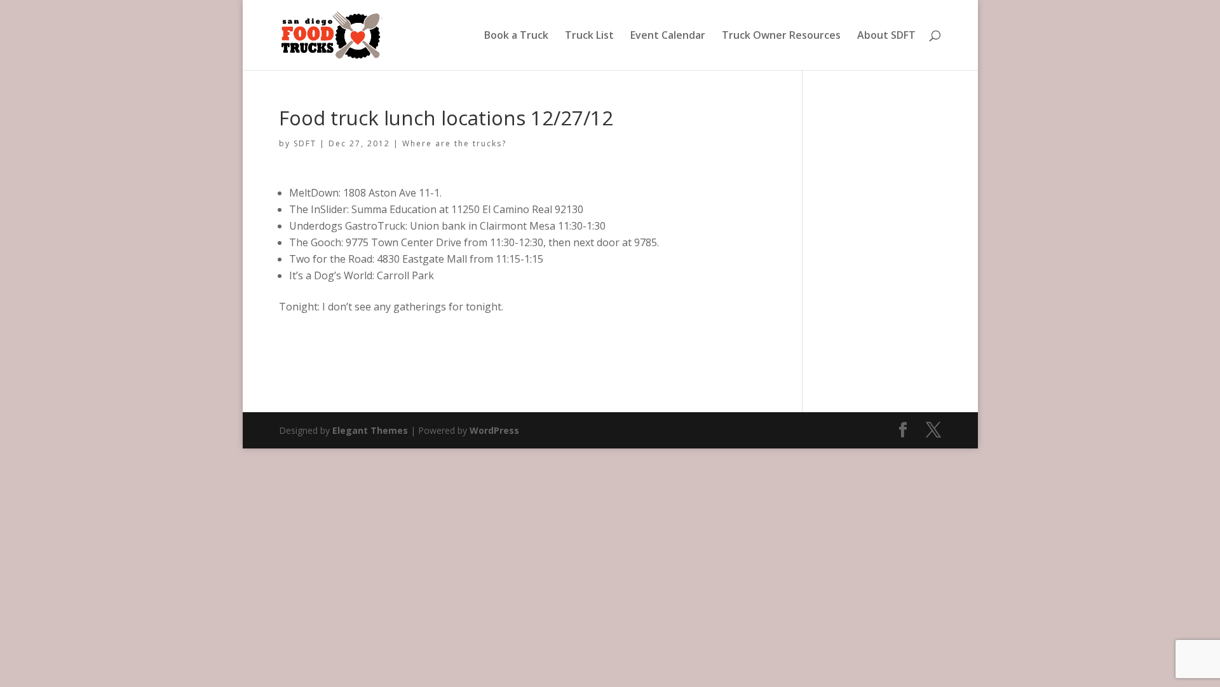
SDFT (305, 143)
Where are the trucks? (454, 143)
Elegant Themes (370, 430)
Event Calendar (667, 36)
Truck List (589, 36)
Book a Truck (516, 36)
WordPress (494, 430)
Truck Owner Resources (781, 36)
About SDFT (886, 36)
